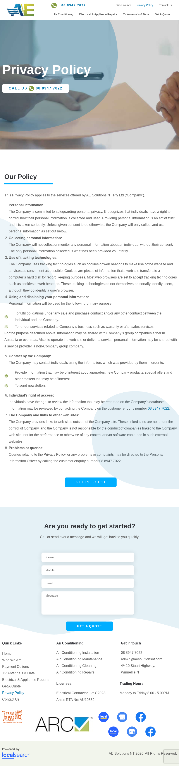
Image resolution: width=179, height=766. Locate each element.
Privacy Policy (145, 5)
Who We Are (124, 5)
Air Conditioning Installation (77, 652)
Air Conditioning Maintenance (79, 659)
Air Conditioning (63, 14)
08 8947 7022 (158, 408)
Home (7, 653)
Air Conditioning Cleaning (76, 666)
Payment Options (15, 666)
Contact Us (165, 5)
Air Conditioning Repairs (75, 672)
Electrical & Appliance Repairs (98, 14)
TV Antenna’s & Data (136, 14)
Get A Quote (162, 14)
